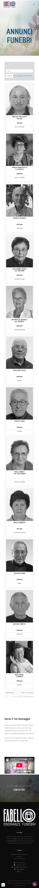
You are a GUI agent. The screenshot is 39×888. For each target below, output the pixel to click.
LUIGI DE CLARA (19, 421)
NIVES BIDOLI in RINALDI (19, 676)
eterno (21, 696)
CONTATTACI (19, 790)
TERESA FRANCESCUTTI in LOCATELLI (19, 168)
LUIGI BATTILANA (19, 573)
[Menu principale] (33, 4)
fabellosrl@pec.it (20, 869)
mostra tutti (28, 76)
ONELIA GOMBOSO (20, 522)
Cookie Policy (21, 885)
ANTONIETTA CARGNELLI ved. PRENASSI (20, 320)
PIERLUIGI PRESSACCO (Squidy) (19, 118)
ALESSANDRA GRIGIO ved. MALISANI (19, 270)
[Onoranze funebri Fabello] (9, 4)
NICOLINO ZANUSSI (19, 624)
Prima (22, 693)
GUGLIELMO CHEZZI (19, 370)
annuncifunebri (28, 696)
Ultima (31, 693)
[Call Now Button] (34, 884)
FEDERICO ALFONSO (19, 218)
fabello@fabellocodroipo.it (21, 867)
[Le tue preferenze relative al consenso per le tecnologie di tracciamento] (3, 885)
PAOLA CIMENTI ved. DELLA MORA (19, 473)
